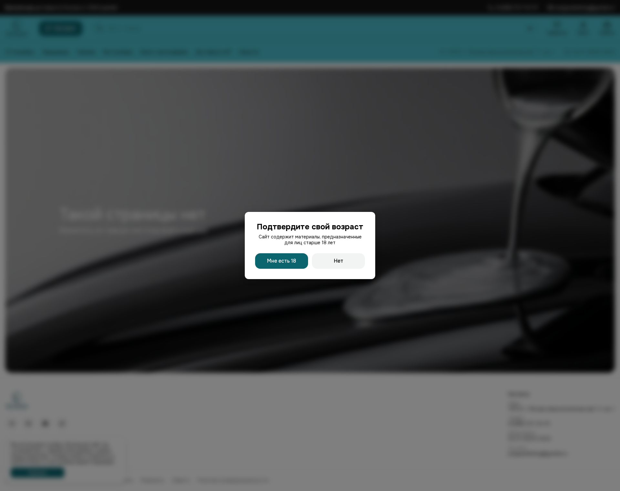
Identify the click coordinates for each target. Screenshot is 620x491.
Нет (338, 260)
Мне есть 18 (281, 260)
